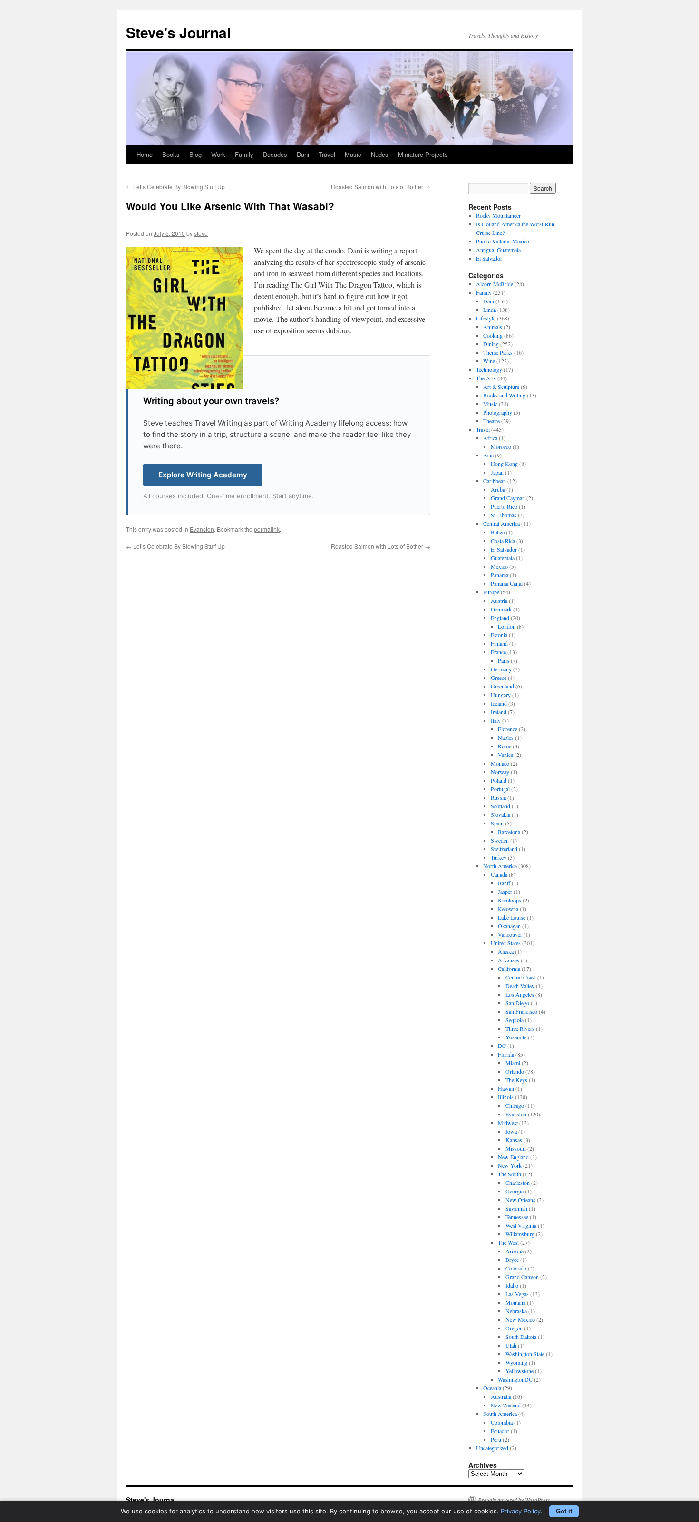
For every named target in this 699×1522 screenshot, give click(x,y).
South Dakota (520, 1336)
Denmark (501, 609)
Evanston (202, 529)
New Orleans (520, 1199)
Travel (327, 154)
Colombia (502, 1422)
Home (144, 154)
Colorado (515, 1268)
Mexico (499, 566)
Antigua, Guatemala (498, 249)
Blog (195, 154)
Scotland (500, 806)
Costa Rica (503, 540)
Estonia (499, 635)
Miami (512, 1062)
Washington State (524, 1353)
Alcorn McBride (494, 284)
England (500, 617)
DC (502, 1045)
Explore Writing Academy (202, 474)
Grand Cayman (508, 498)
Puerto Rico (504, 506)
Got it (564, 1511)
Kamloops (509, 900)
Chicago (514, 1105)
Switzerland (504, 849)
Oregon (514, 1328)
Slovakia (500, 814)
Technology (489, 369)
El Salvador (489, 258)
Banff (504, 883)
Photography (497, 412)
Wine (489, 361)
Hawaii (506, 1088)
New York (510, 1165)
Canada (499, 874)
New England (513, 1157)
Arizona (514, 1251)
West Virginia (520, 1225)
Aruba (498, 489)
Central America (501, 523)
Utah (510, 1345)
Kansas (513, 1140)
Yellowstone (519, 1371)
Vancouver (510, 934)
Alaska (506, 951)
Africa (490, 438)
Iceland (499, 703)
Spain (497, 823)
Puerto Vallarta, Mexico (502, 241)
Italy (496, 720)
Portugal (500, 789)
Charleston (517, 1182)
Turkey (498, 857)
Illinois (506, 1097)
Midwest (508, 1122)
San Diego (517, 1003)
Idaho (511, 1285)
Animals (492, 326)
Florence (507, 729)
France (498, 652)
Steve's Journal (178, 32)
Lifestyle (485, 318)
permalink (267, 529)
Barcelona (509, 831)
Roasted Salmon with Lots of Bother (380, 187)
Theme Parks (498, 352)
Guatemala (503, 558)
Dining (491, 344)
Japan (497, 472)
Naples (506, 737)
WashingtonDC (515, 1379)
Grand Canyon (522, 1276)
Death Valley (519, 985)
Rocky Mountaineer (498, 215)
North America (500, 866)
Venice (505, 754)
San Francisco (521, 1011)
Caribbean (494, 481)
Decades (275, 154)
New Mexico (520, 1319)
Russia (498, 797)
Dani (303, 154)
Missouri (515, 1148)
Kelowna (508, 908)
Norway (500, 772)
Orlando (514, 1071)
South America (500, 1413)
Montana (515, 1302)
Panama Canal (507, 583)
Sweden (500, 840)
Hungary (501, 694)
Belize (498, 532)
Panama (499, 575)
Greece (498, 677)
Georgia (514, 1191)
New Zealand (506, 1405)
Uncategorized (492, 1448)
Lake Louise (511, 917)
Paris (503, 660)
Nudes (379, 154)
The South (509, 1174)
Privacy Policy (521, 1511)
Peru (496, 1439)
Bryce (512, 1259)
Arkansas (508, 960)
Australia (501, 1396)
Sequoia (514, 1020)
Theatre (491, 421)
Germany (501, 669)
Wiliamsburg (519, 1234)
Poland (498, 780)
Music (353, 154)
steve (201, 233)
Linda (489, 309)
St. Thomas (503, 515)
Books (171, 154)
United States (506, 943)
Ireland (498, 712)
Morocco (501, 446)
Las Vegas (517, 1294)
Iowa (511, 1131)
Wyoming (516, 1362)
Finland (499, 643)
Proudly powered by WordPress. (515, 1499)
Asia (488, 455)
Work (218, 154)
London (506, 626)
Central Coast (520, 977)
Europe (491, 592)
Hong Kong (504, 463)
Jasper (505, 891)
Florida (506, 1054)
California (509, 968)
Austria (499, 600)
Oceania (492, 1388)
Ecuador (500, 1431)
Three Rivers (519, 1028)
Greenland (502, 686)
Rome (504, 746)
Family (244, 154)
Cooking (493, 335)
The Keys (516, 1080)
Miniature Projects (423, 154)
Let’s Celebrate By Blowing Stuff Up (175, 187)
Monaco (500, 763)
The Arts (486, 378)
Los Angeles (519, 994)
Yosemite (515, 1037)
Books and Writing (504, 395)
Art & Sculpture (501, 386)
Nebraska (516, 1311)
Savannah (516, 1208)
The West (508, 1242)
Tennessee (516, 1217)
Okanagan (509, 926)
